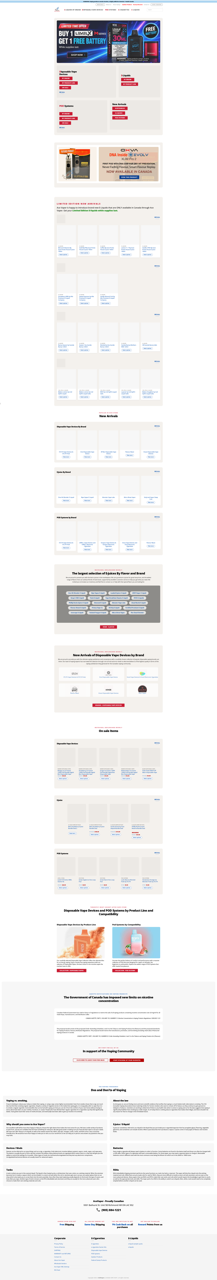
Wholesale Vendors (60, 1263)
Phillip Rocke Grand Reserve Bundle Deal (138, 827)
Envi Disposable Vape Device (87, 453)
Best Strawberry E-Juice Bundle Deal (96, 827)
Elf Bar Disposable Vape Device (108, 453)
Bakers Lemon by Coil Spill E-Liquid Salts (86, 393)
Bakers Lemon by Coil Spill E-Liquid (65, 393)
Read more (72, 833)
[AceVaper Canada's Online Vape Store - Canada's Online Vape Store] (58, 10)
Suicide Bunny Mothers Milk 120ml (128, 346)
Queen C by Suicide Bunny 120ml (85, 346)
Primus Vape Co (97, 608)
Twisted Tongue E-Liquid (97, 613)
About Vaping (116, 4)
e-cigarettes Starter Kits (98, 1247)
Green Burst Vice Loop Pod (107, 881)
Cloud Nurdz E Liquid (138, 603)
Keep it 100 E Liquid (77, 598)
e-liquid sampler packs (135, 1244)
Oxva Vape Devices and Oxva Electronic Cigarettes (129, 544)
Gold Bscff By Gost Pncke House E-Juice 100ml (87, 249)
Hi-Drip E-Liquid (114, 608)
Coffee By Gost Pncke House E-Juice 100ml (107, 249)
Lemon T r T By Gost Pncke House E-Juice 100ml (127, 249)
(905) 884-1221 (111, 1210)
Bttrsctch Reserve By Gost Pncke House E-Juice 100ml (66, 249)
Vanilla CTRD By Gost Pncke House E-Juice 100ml (149, 249)
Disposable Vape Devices (99, 1250)
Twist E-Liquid (94, 598)
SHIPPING (57, 1250)
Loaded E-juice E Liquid (118, 593)
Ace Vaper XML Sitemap (61, 1267)
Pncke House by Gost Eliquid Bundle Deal (117, 827)
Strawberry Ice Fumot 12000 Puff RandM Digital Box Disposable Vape (87, 772)
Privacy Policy (58, 1244)
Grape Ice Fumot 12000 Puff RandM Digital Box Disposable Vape (107, 772)
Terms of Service (59, 1247)
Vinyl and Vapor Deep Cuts (151, 498)
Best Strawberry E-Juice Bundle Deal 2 (75, 827)
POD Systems (95, 1254)
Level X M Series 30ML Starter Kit (65, 881)
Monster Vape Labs (108, 497)
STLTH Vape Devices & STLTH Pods (66, 453)
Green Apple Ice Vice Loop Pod (87, 881)
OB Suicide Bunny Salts (149, 345)
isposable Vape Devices (92, 10)
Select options (63, 254)
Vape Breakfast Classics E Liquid (117, 598)
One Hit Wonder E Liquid (66, 497)
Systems (110, 10)
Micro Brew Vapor (130, 497)
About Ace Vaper (59, 1260)
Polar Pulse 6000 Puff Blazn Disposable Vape (149, 771)
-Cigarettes (123, 10)
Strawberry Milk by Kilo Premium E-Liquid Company (65, 298)
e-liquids (131, 1247)
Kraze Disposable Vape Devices (151, 453)
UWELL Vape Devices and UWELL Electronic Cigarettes (87, 544)
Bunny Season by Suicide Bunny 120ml (66, 346)
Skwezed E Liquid (100, 603)
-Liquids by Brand (72, 10)
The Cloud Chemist (137, 613)
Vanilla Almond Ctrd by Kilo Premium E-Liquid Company (107, 298)
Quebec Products (96, 1257)
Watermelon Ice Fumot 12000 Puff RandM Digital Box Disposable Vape (129, 772)
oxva (58, 146)
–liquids (135, 10)
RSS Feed (57, 1270)
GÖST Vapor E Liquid (139, 593)
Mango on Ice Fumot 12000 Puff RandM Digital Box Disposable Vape (66, 772)
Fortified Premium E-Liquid (134, 608)
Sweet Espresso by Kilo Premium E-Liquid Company (86, 298)
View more (66, 457)
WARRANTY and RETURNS (62, 1254)
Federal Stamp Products (99, 1260)
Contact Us (146, 4)
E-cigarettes (95, 1244)
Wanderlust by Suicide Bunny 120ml (107, 346)
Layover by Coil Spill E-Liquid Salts (128, 393)
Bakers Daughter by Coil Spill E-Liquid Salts (150, 393)
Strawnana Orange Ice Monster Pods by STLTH (150, 881)
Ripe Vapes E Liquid (87, 497)
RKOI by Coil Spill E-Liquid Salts (108, 393)
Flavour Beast (129, 452)
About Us (108, 4)
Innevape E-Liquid (77, 613)
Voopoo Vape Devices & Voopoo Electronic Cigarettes (108, 544)
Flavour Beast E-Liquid (78, 608)
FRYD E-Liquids (139, 598)
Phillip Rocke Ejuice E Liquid (78, 603)
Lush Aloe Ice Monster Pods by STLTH (128, 881)
